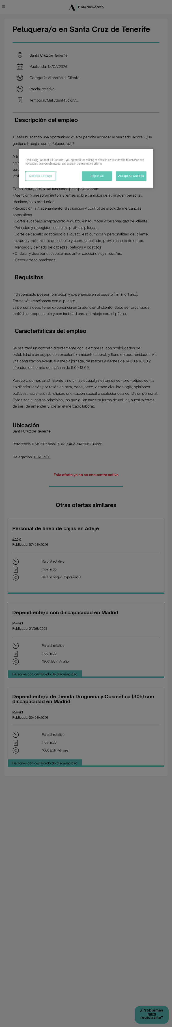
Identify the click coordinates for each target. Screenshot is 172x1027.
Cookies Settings (40, 175)
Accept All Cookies (131, 175)
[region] (86, 168)
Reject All (97, 175)
